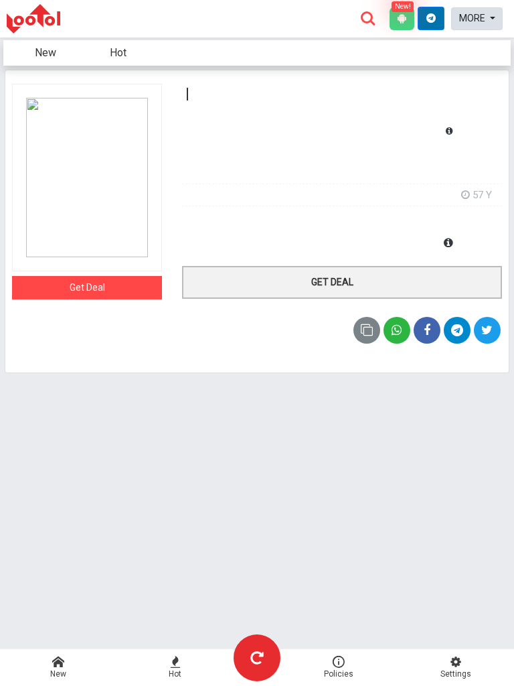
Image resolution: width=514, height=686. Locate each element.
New (45, 52)
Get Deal (87, 287)
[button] (431, 18)
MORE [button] (473, 18)
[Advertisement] (342, 165)
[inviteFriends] (457, 330)
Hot (118, 52)
